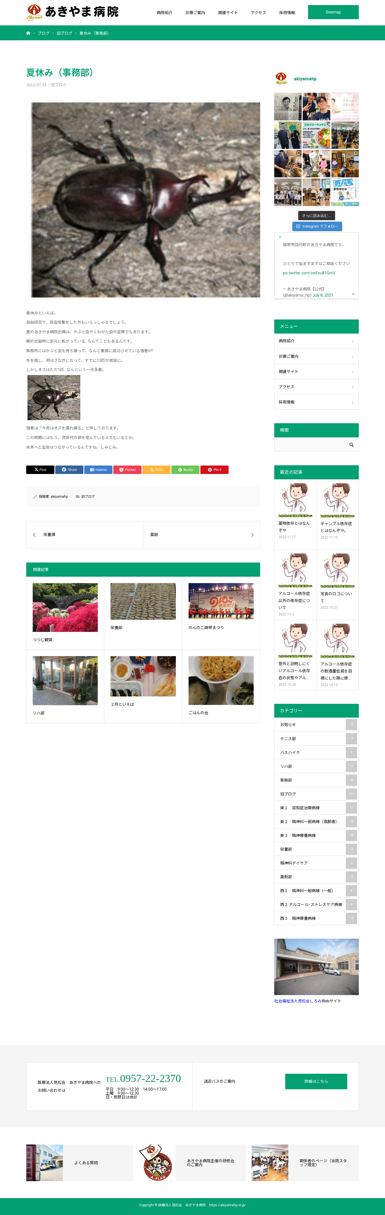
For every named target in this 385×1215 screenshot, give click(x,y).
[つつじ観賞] (65, 607)
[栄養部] (143, 601)
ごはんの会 (198, 713)
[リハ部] (65, 680)
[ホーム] (28, 32)
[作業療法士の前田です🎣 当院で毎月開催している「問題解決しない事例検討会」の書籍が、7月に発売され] (345, 192)
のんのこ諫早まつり (206, 627)
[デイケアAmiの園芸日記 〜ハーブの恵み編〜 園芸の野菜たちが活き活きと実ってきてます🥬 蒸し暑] (316, 163)
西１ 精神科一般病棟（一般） (316, 890)
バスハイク (316, 752)
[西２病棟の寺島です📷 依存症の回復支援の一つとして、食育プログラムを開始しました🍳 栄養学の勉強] (316, 135)
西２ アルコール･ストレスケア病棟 (316, 904)
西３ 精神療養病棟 (316, 918)
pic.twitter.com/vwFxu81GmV (309, 273)
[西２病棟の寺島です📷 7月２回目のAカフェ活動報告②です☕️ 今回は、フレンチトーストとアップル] (288, 163)
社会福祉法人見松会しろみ (298, 1001)
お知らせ (316, 724)
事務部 (316, 780)
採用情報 (287, 12)
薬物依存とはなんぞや (294, 527)
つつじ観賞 (42, 640)
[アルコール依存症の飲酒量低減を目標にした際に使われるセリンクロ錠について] (337, 641)
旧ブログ (59, 85)
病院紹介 (164, 12)
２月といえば (122, 704)
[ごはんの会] (221, 680)
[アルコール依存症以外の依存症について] (295, 570)
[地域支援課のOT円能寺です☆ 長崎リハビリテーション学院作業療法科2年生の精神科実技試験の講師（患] (288, 192)
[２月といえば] (143, 676)
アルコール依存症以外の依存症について (294, 600)
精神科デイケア (316, 863)
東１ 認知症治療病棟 (316, 808)
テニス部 (316, 739)
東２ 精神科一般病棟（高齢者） (316, 821)
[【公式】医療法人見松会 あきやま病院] (72, 12)
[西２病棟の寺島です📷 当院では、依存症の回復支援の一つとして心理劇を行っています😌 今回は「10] (316, 192)
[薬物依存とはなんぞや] (295, 500)
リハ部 (39, 713)
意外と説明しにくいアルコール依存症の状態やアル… (294, 670)
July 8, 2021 (322, 295)
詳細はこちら (316, 1081)
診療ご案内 (195, 12)
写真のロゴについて (336, 597)
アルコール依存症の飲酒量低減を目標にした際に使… (336, 671)
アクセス (258, 12)
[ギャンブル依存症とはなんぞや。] (337, 500)
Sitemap (333, 12)
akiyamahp (59, 497)
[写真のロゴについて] (337, 571)
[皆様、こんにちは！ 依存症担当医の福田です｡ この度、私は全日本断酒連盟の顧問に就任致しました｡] (288, 106)
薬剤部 (316, 877)
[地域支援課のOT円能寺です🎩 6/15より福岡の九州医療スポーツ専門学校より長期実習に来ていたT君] (316, 106)
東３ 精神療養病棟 (316, 835)
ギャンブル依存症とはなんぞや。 (336, 527)
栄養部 (116, 627)
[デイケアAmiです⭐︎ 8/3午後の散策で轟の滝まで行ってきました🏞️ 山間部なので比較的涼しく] (288, 135)
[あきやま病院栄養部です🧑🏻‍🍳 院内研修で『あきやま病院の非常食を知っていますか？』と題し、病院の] (345, 135)
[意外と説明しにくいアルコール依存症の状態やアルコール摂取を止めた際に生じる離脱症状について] (295, 641)
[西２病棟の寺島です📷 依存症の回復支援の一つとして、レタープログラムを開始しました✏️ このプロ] (345, 106)
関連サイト (228, 12)
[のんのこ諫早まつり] (221, 601)
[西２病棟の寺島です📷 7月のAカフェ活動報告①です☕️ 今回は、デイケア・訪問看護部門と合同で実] (345, 163)
